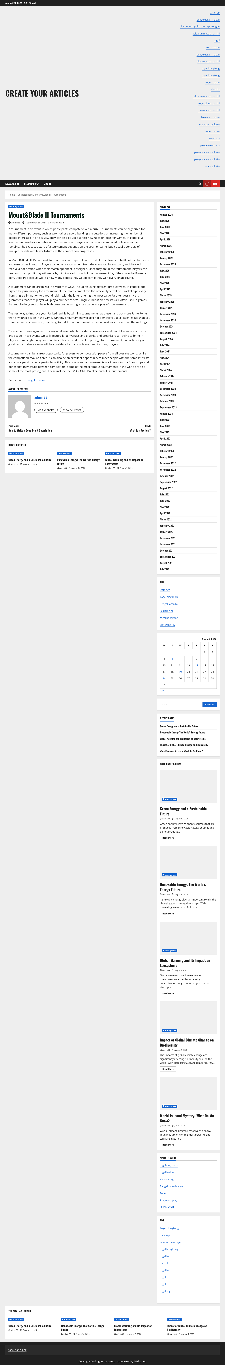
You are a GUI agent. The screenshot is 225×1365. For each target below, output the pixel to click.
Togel (163, 1193)
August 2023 (166, 413)
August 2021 (166, 563)
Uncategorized (16, 206)
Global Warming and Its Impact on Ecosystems (124, 462)
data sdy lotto (212, 166)
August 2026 (166, 214)
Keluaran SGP (31, 183)
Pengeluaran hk (169, 604)
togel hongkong (169, 618)
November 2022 (168, 469)
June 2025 (165, 277)
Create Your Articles (42, 93)
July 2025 (164, 270)
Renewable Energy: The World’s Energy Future (78, 462)
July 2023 (164, 420)
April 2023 (165, 438)
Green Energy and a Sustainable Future (29, 460)
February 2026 (167, 252)
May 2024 (164, 357)
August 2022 (166, 488)
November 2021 (167, 544)
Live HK (47, 183)
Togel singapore (169, 597)
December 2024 (168, 314)
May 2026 (165, 233)
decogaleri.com (35, 380)
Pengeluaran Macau (171, 1186)
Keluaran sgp (167, 1179)
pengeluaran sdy (210, 145)
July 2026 (165, 221)
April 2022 (165, 513)
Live (215, 183)
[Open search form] (200, 184)
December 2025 (168, 264)
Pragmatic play (168, 1200)
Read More (169, 838)
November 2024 (168, 320)
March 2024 (166, 370)
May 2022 (164, 507)
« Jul (162, 690)
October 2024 (167, 326)
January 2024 (166, 382)
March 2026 (166, 245)
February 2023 (167, 451)
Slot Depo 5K (167, 624)
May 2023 (164, 432)
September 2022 (168, 482)
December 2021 (167, 538)
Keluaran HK (12, 183)
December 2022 (168, 463)
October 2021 (166, 550)
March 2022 (166, 519)
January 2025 (166, 308)
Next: (140, 428)
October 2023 (167, 401)
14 (196, 665)
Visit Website (46, 410)
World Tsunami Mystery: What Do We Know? (181, 751)
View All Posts (72, 410)
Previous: (30, 428)
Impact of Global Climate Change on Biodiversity (184, 745)
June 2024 (165, 351)
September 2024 (168, 333)
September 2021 (168, 556)
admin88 (15, 222)
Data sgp (165, 590)
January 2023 (166, 457)
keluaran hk (166, 611)
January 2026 (166, 258)
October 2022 (167, 476)
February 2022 (167, 525)
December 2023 (168, 388)
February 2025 (167, 301)
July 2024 (164, 345)
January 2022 (166, 532)
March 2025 (166, 295)
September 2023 (168, 407)
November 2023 (168, 395)
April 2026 (165, 239)
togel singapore (169, 1165)
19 (180, 672)
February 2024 (167, 376)
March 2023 (166, 445)
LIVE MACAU (167, 1207)
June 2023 (165, 426)
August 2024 (166, 339)
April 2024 (165, 364)
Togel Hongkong (169, 1228)
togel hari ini (167, 1172)
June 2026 (165, 227)
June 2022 (165, 501)
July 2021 (164, 569)
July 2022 (164, 494)
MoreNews (123, 1361)
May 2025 (164, 283)
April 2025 (165, 289)
